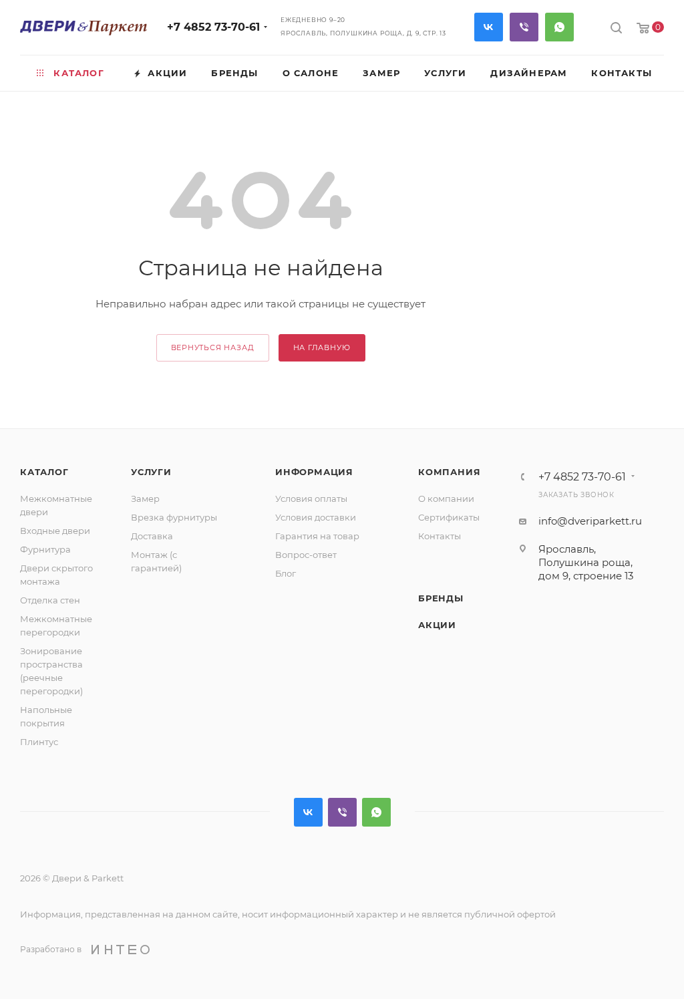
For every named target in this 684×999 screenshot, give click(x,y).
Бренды (441, 598)
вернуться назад (212, 347)
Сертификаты (449, 517)
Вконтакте (488, 27)
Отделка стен (50, 600)
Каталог (44, 471)
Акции (437, 624)
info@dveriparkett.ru (590, 521)
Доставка (152, 536)
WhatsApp (559, 27)
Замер (145, 498)
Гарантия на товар (317, 536)
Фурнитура (45, 549)
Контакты (439, 536)
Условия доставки (315, 517)
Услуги (151, 471)
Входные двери (55, 530)
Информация (314, 471)
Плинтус (39, 741)
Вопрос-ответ (306, 554)
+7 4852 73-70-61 (213, 27)
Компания (449, 471)
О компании (446, 498)
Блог (285, 573)
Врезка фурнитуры (174, 517)
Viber (524, 27)
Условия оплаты (311, 498)
